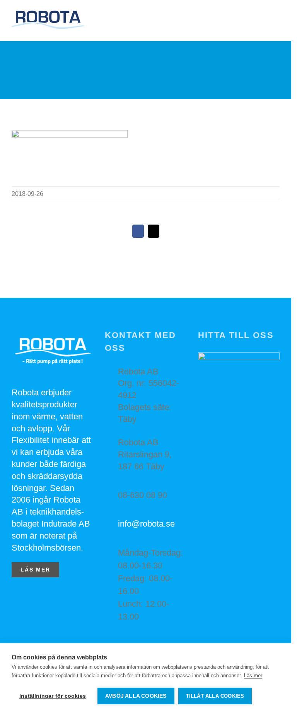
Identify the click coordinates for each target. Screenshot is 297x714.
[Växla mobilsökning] (262, 21)
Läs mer (253, 675)
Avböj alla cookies (136, 696)
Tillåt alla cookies (215, 696)
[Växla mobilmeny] (276, 21)
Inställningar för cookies (52, 696)
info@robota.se (146, 524)
